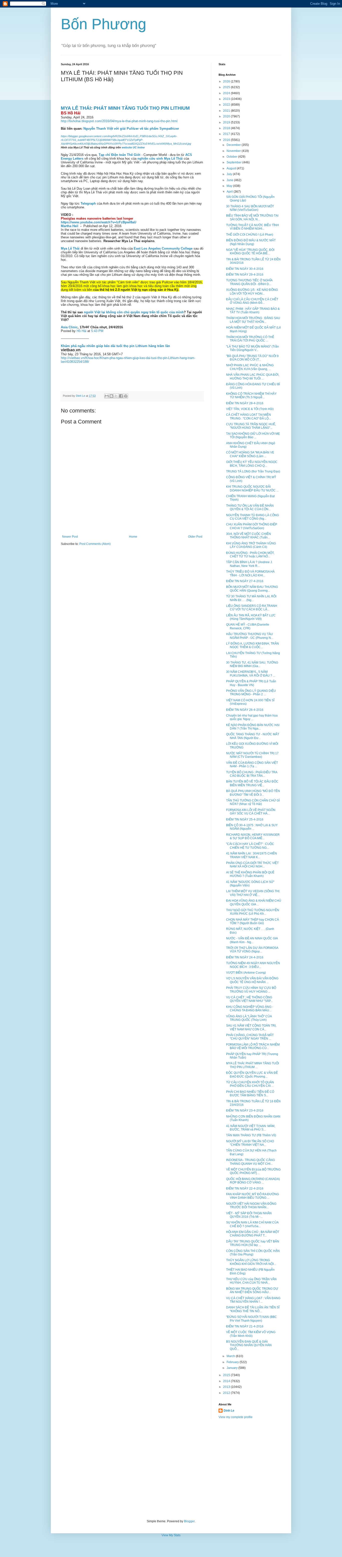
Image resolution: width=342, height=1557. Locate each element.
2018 (227, 128)
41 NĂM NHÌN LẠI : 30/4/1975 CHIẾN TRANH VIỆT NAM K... (251, 855)
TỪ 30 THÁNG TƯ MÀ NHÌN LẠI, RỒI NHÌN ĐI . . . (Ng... (251, 598)
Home (133, 536)
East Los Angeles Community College (163, 248)
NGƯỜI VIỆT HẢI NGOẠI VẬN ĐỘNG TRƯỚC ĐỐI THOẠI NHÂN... (251, 1205)
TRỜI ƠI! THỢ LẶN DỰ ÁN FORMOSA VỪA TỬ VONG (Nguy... (252, 949)
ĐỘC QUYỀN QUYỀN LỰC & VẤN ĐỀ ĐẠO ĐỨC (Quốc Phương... (252, 1074)
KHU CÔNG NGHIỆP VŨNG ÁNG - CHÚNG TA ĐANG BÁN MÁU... (249, 1008)
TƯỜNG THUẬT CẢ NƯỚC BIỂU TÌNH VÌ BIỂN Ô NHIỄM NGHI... (252, 226)
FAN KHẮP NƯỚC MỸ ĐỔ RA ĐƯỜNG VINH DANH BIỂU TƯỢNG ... (252, 1195)
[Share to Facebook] (120, 395)
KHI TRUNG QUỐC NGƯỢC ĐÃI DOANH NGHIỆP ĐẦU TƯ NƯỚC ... (252, 488)
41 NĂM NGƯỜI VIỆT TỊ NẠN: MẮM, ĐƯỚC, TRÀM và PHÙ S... (250, 1127)
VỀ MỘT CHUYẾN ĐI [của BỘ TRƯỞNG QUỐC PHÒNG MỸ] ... (253, 1171)
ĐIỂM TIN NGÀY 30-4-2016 (244, 269)
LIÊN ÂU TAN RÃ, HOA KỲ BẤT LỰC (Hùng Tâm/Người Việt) (251, 617)
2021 (227, 110)
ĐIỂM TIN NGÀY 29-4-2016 (244, 274)
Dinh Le (81, 395)
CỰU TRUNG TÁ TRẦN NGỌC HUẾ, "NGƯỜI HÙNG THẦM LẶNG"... (251, 425)
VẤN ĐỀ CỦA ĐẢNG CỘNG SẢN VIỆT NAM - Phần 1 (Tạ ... (252, 764)
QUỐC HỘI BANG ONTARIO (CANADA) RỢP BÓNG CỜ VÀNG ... (253, 1180)
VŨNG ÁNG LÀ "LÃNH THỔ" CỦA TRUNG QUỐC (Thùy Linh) (249, 1018)
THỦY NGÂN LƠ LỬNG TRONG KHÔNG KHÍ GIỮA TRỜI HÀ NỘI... (251, 1261)
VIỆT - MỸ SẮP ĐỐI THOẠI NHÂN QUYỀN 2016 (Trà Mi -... (249, 1214)
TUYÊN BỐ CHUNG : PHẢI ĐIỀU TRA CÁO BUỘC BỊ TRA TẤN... (251, 774)
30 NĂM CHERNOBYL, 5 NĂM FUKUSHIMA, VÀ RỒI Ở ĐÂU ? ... (250, 673)
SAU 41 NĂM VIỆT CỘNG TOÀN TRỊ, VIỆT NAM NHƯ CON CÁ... (251, 1027)
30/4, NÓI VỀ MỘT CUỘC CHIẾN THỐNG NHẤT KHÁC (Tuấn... (248, 535)
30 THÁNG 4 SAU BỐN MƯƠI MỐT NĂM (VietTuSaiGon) (250, 208)
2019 (227, 122)
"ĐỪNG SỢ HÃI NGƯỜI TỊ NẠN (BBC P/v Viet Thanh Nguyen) (251, 1318)
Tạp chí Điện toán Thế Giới (119, 155)
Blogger (189, 1521)
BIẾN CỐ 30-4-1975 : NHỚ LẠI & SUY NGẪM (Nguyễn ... (252, 826)
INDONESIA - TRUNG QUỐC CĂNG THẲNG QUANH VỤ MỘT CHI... (250, 1161)
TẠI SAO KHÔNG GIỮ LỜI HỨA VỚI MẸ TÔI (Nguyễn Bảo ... (253, 435)
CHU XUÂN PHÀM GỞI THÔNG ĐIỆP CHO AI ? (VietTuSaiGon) (251, 526)
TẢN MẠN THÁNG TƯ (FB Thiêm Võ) (251, 1135)
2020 (227, 116)
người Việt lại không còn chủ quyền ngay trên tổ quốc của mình (134, 312)
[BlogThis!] (111, 395)
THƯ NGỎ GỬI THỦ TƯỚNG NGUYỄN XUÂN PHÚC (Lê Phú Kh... (252, 911)
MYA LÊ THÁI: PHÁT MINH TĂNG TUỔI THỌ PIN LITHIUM (125, 108)
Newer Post (70, 536)
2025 (227, 87)
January (232, 1368)
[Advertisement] (171, 1469)
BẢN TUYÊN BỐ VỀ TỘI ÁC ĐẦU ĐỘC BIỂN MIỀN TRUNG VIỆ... (252, 783)
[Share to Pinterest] (125, 395)
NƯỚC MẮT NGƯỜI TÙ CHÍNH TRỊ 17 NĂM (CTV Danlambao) (252, 755)
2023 (227, 99)
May (230, 186)
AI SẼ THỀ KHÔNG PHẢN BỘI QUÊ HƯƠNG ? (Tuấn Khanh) (250, 874)
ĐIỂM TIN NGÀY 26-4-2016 (244, 710)
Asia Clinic (69, 327)
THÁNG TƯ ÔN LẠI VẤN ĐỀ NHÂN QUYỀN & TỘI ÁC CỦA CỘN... (250, 507)
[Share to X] (116, 395)
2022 (227, 104)
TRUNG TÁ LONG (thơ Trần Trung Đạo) (253, 471)
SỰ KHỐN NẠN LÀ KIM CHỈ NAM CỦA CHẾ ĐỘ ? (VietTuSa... (252, 1224)
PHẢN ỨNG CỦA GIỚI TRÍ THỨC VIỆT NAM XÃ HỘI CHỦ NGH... (252, 864)
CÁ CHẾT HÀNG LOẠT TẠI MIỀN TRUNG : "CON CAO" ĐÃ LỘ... (248, 416)
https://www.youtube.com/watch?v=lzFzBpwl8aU (98, 222)
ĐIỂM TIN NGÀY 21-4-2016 (244, 1326)
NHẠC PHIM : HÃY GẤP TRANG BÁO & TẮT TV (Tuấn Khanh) (253, 310)
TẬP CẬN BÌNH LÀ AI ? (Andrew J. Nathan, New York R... (249, 563)
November (234, 151)
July (230, 174)
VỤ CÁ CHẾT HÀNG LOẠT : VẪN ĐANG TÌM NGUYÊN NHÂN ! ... (253, 1299)
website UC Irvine (133, 147)
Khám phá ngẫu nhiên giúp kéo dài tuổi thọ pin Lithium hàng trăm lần (115, 346)
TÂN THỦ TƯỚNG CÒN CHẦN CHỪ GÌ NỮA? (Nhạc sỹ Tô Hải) (253, 802)
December (234, 145)
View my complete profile (236, 1417)
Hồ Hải (82, 331)
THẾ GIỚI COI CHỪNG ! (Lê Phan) (249, 234)
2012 (227, 1393)
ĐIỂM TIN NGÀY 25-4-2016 (244, 819)
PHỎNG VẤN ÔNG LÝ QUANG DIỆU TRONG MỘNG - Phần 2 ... (251, 692)
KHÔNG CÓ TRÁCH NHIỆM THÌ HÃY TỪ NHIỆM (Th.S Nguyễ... (251, 395)
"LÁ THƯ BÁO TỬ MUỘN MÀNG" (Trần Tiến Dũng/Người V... (252, 348)
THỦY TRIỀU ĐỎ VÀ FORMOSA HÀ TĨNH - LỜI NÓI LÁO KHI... (250, 573)
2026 (227, 81)
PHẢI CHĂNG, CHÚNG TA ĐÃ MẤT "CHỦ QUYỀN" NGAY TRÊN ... (250, 1036)
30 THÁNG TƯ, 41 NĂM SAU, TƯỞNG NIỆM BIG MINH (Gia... (252, 664)
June (230, 180)
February (233, 1362)
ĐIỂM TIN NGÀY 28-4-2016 (244, 403)
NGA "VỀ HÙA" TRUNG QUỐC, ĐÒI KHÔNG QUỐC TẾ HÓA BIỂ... (250, 251)
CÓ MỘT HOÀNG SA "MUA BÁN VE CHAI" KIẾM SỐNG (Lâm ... (250, 454)
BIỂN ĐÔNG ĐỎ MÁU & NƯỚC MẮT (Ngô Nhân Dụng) (251, 242)
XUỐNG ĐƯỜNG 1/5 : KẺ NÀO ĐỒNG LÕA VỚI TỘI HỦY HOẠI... (252, 291)
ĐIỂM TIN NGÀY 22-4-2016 (244, 1188)
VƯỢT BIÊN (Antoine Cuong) (246, 972)
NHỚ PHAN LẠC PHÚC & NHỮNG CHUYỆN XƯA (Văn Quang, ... (250, 367)
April (230, 191)
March (231, 1356)
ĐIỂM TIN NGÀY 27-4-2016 (244, 581)
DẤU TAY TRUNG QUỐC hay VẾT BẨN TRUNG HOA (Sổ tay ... (252, 1243)
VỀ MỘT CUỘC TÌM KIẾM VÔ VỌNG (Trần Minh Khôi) (250, 1333)
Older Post (195, 536)
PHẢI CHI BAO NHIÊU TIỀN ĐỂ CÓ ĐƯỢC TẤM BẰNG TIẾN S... (250, 1093)
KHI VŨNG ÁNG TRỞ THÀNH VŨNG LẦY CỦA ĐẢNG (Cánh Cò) (251, 545)
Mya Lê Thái (70, 248)
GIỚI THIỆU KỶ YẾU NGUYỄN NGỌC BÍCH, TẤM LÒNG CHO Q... (251, 463)
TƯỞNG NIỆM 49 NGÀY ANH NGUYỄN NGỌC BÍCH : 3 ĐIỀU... (253, 964)
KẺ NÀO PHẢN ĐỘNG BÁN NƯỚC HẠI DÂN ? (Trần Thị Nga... (252, 726)
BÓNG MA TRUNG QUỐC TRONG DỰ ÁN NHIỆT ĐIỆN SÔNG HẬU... (252, 1290)
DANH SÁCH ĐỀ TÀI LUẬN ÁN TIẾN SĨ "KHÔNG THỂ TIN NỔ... (252, 1309)
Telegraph (88, 203)
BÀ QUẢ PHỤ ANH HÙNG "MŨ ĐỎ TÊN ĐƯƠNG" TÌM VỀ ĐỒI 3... (253, 792)
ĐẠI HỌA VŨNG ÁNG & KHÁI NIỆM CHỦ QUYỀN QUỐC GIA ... (253, 902)
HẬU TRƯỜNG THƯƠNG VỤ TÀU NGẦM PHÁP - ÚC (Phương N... (249, 635)
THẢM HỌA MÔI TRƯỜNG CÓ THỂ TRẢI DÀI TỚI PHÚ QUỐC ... (250, 338)
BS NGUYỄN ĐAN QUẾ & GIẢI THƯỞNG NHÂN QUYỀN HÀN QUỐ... (249, 1345)
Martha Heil (69, 226)
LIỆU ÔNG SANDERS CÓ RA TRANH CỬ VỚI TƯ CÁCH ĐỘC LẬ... (251, 607)
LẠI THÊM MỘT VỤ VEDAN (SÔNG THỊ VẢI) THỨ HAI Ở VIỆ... (252, 892)
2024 (227, 93)
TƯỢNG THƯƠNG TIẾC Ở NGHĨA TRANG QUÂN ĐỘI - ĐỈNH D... (249, 282)
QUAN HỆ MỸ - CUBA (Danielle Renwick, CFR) (247, 626)
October (232, 156)
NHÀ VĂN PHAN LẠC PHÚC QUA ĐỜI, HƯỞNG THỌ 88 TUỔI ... (252, 376)
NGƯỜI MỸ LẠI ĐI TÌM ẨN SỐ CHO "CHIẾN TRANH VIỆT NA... (250, 1143)
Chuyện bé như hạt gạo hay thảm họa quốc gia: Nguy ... (252, 717)
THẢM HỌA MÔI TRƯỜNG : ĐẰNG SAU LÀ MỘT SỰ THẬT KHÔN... (253, 319)
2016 (227, 140)
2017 (227, 134)
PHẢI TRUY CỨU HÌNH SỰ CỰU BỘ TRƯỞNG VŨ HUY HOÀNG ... (251, 989)
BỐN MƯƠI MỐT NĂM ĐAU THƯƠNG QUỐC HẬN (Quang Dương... (252, 588)
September (234, 162)
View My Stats (171, 1535)
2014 (227, 1381)
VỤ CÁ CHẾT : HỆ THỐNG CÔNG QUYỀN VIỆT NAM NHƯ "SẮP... (249, 999)
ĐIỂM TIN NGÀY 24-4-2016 (244, 957)
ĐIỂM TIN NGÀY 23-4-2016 (244, 1110)
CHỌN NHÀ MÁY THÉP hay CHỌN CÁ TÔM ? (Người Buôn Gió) (252, 921)
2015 (227, 1375)
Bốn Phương (103, 24)
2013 (227, 1387)
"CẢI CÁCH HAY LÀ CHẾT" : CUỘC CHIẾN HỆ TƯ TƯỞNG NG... (250, 845)
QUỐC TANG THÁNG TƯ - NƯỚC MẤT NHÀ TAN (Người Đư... (252, 736)
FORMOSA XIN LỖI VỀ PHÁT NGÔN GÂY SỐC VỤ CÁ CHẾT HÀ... (250, 811)
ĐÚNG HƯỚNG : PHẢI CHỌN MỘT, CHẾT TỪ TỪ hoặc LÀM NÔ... (250, 554)
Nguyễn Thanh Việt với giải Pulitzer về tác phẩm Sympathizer (131, 128)
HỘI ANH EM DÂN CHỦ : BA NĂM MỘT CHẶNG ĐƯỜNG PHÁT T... (252, 1233)
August (232, 168)
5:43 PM (97, 331)
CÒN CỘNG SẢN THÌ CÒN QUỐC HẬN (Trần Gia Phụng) (253, 1252)
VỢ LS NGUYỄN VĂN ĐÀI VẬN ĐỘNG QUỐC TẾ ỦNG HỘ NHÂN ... (252, 980)
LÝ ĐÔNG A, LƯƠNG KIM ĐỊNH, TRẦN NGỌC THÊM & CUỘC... (252, 645)
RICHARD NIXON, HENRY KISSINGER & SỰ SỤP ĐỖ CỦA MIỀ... (253, 836)
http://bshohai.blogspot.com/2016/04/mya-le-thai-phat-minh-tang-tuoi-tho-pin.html (119, 121)
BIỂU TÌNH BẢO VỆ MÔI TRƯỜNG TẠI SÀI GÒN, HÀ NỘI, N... (252, 217)
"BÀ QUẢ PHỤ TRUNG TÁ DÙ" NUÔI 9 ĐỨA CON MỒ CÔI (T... (252, 357)
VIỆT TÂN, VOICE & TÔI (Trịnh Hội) (250, 409)
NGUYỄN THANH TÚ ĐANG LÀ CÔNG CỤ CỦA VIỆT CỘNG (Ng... (252, 516)
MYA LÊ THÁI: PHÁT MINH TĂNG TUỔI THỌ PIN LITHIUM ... (252, 1065)
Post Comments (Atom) (95, 544)
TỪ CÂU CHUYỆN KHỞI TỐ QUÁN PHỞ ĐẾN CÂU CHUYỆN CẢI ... (250, 1084)
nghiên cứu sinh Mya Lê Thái (160, 158)
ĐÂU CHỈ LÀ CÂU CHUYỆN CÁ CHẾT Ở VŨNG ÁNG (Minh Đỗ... (252, 301)
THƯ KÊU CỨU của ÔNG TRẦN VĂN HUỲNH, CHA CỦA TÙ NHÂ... (251, 1280)
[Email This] (106, 395)
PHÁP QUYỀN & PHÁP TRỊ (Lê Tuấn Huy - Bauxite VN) (251, 683)
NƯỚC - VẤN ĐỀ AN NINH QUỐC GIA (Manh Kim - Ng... (252, 940)
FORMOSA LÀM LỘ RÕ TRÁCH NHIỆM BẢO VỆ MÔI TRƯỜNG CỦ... (253, 1046)
